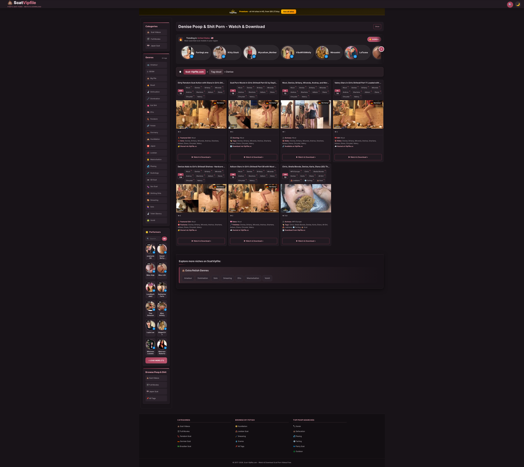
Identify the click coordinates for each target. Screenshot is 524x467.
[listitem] (195, 52)
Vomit (267, 278)
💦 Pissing (297, 436)
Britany (207, 88)
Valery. (200, 97)
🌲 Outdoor (298, 451)
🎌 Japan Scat (152, 391)
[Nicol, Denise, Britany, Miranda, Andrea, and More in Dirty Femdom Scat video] (306, 114)
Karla (302, 176)
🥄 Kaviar (297, 426)
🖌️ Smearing (240, 436)
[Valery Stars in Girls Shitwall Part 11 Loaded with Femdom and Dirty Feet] (358, 114)
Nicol (188, 88)
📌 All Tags (151, 398)
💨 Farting (308, 180)
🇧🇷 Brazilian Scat (184, 446)
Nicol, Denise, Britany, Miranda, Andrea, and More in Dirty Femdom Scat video (305, 83)
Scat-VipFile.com (194, 71)
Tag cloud (216, 71)
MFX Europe (295, 171)
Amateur (188, 278)
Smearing (227, 278)
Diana (220, 92)
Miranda (218, 88)
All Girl (321, 176)
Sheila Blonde (318, 171)
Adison (210, 92)
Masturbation (253, 278)
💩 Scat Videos (153, 378)
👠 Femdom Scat (184, 436)
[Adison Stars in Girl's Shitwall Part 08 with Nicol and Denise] (253, 198)
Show (377, 27)
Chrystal (189, 97)
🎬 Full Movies (153, 385)
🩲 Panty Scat (299, 446)
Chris (307, 171)
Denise (197, 88)
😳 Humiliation (241, 426)
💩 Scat (320, 180)
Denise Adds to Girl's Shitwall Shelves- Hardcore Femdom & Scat (201, 166)
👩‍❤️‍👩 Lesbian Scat (241, 431)
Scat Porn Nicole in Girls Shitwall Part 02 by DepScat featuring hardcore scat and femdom (253, 83)
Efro (239, 278)
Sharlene (199, 92)
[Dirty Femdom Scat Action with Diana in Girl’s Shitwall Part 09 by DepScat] (201, 114)
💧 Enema (239, 441)
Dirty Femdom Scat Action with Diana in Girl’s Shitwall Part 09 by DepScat (201, 83)
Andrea (189, 92)
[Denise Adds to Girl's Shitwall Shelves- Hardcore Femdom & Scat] (201, 198)
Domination (203, 278)
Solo (216, 278)
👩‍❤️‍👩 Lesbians (295, 180)
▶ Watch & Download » (201, 157)
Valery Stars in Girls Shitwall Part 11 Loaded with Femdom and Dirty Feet (358, 83)
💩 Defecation (299, 431)
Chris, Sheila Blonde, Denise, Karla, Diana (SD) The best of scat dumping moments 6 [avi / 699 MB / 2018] (305, 166)
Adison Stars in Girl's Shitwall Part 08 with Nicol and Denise (253, 166)
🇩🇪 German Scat (184, 441)
